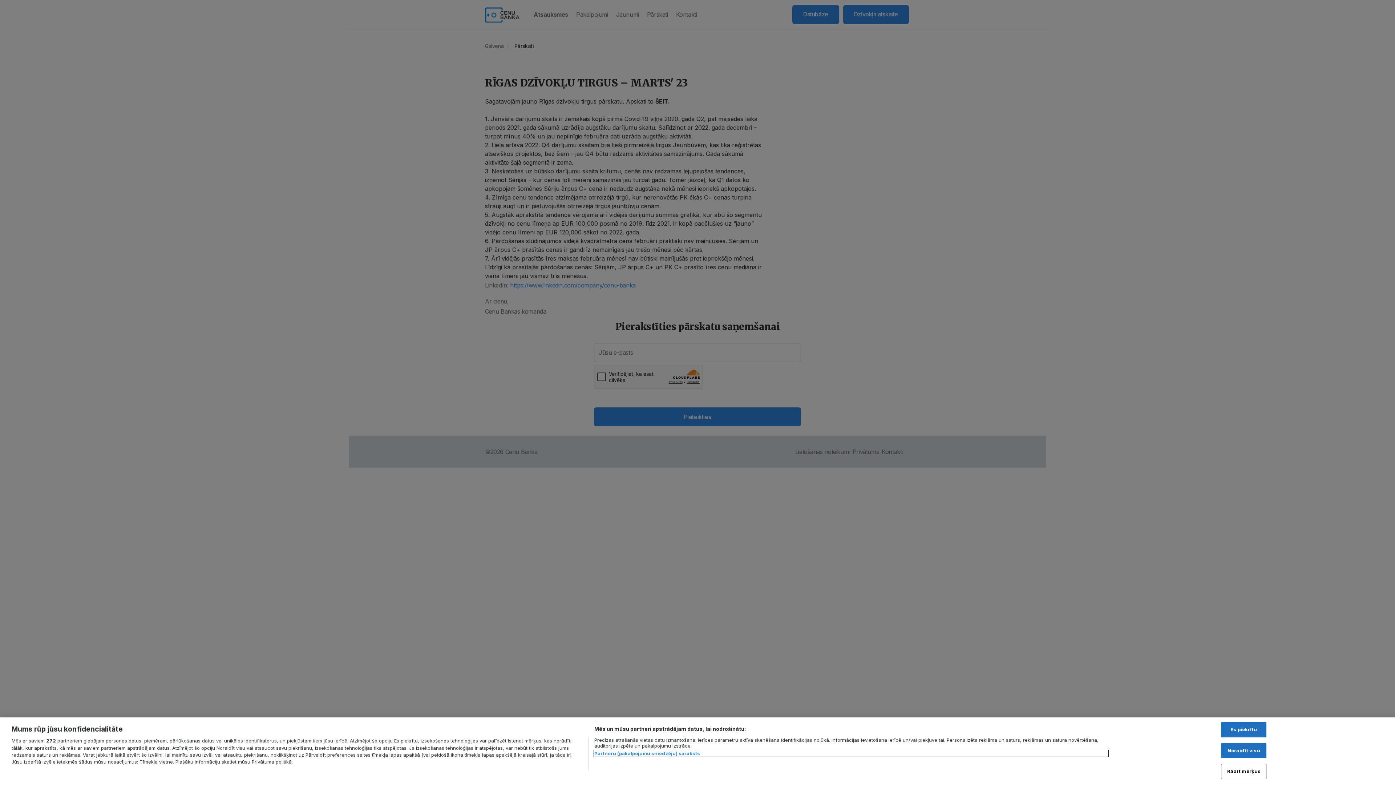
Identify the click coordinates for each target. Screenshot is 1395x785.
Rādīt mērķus (1244, 771)
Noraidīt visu (1244, 750)
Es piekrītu (1243, 729)
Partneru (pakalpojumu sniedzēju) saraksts (647, 753)
